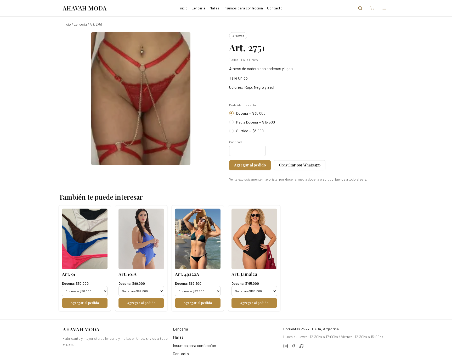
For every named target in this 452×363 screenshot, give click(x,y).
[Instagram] (285, 347)
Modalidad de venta (242, 105)
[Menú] (384, 8)
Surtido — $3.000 (250, 131)
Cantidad (235, 142)
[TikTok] (301, 347)
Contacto (274, 8)
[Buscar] (360, 8)
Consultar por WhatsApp (299, 165)
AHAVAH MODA (85, 8)
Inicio (183, 8)
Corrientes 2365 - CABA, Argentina (311, 329)
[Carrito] (372, 8)
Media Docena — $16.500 (255, 122)
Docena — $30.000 (250, 113)
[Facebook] (293, 347)
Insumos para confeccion (243, 8)
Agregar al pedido (250, 165)
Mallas (214, 8)
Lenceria (198, 8)
